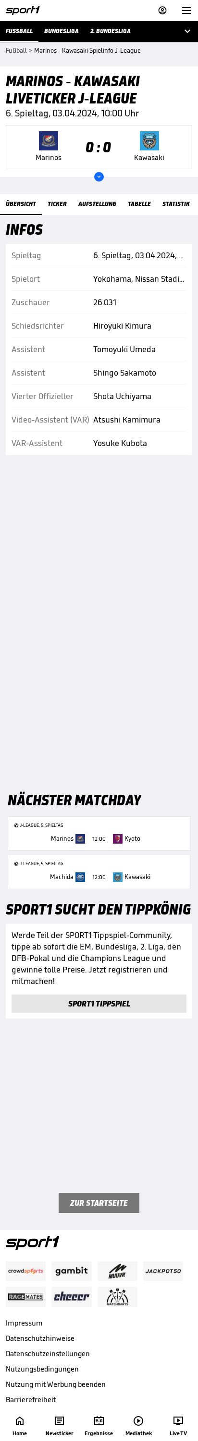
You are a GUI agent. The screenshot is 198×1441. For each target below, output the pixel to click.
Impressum (24, 1322)
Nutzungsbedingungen (42, 1368)
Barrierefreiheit (31, 1399)
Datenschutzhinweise (40, 1338)
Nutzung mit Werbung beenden (56, 1384)
